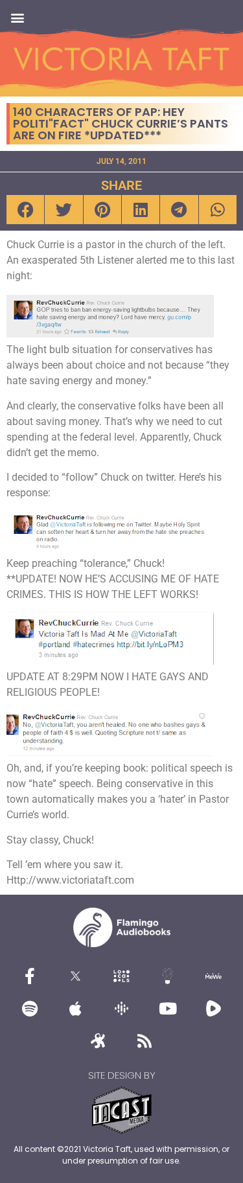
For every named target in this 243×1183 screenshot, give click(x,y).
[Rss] (144, 1041)
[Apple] (76, 1009)
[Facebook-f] (30, 976)
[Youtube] (168, 1009)
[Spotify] (30, 1009)
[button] (17, 17)
